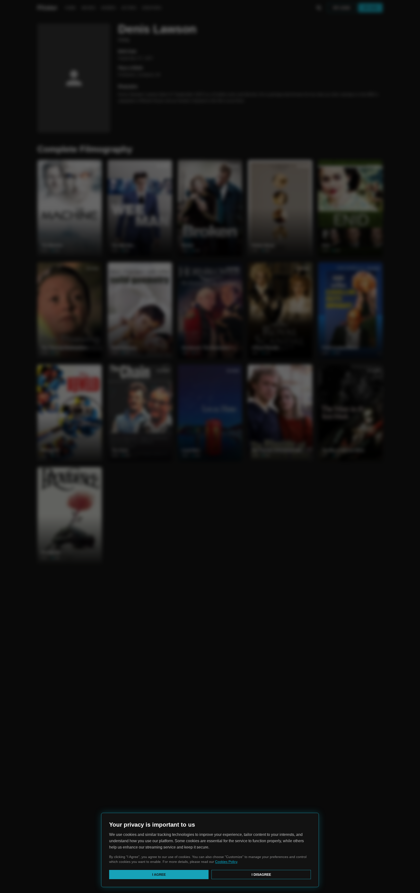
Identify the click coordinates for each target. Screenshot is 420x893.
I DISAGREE (261, 874)
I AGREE (159, 874)
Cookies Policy (226, 862)
